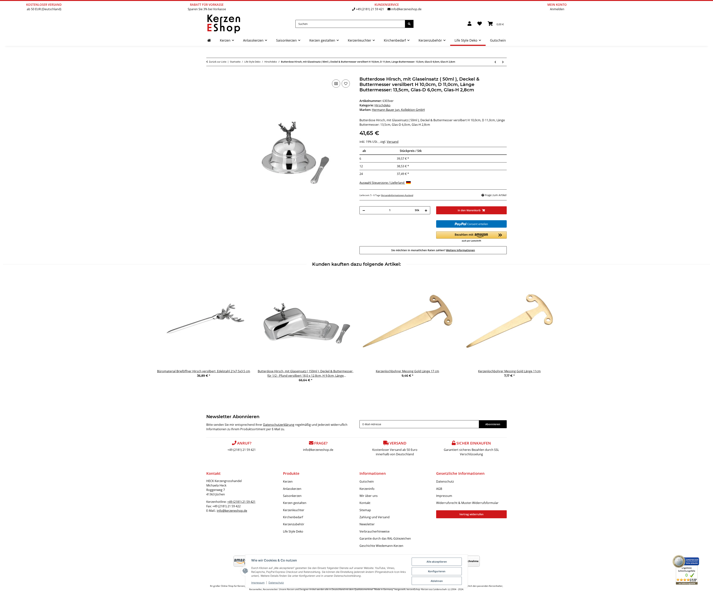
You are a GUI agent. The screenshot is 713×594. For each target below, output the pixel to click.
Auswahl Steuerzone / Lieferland (382, 183)
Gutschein (366, 481)
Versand (392, 142)
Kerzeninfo (367, 489)
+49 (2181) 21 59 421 (370, 9)
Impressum (258, 582)
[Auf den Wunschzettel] (346, 83)
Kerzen (288, 481)
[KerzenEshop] (209, 40)
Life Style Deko (293, 531)
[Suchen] (409, 24)
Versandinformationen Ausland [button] (397, 195)
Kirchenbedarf (293, 517)
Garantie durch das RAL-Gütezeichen (385, 538)
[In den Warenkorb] (209, 74)
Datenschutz (276, 582)
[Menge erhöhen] (426, 210)
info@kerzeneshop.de (406, 9)
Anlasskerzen (292, 489)
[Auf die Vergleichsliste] (336, 83)
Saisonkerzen (292, 496)
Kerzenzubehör (293, 524)
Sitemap (365, 510)
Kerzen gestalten (294, 503)
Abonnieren (492, 424)
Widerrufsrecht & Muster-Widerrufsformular (467, 503)
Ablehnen (437, 580)
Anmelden (557, 9)
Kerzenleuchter (293, 510)
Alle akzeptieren (437, 561)
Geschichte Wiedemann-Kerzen (381, 546)
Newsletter (367, 524)
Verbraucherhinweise (374, 531)
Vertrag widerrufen (471, 514)
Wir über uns (368, 496)
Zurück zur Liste (217, 61)
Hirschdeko (382, 105)
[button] (469, 24)
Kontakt (364, 503)
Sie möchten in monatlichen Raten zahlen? (433, 250)
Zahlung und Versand (374, 517)
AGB (439, 489)
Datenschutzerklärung (278, 425)
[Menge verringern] (364, 210)
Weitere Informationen (460, 250)
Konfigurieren (436, 571)
